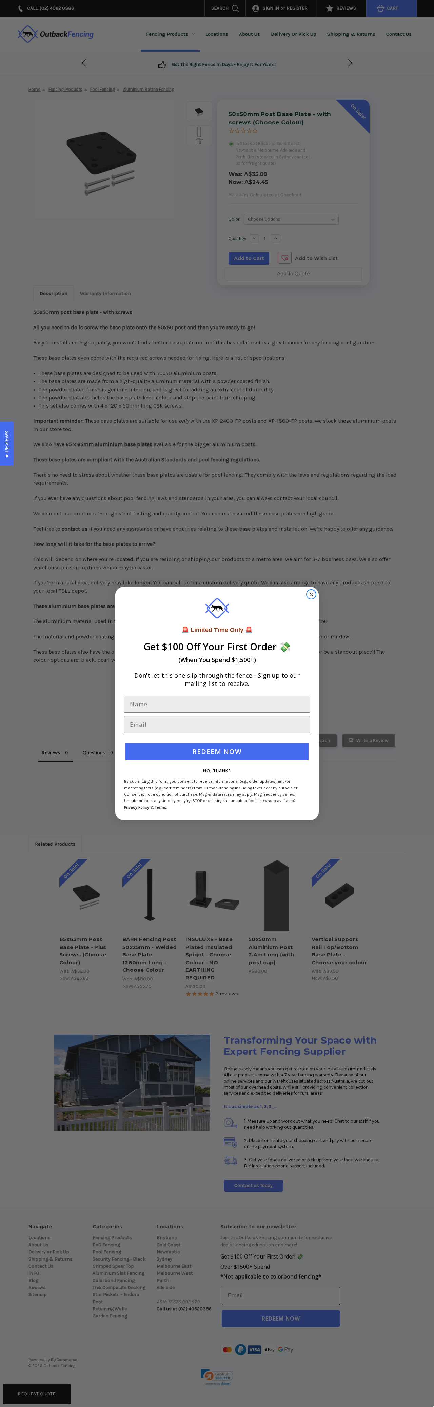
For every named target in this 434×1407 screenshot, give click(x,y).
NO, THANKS (217, 771)
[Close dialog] (311, 594)
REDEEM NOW (217, 751)
